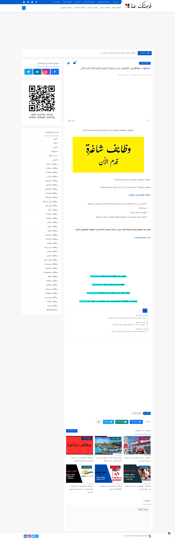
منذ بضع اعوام (140, 315)
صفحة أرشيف (67, 2)
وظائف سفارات (51, 168)
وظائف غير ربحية (50, 247)
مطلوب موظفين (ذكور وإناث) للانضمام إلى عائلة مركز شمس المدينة (81, 489)
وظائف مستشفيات (50, 272)
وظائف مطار (52, 276)
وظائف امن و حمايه (50, 201)
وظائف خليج (52, 226)
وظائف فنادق (52, 251)
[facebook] (36, 2)
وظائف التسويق (51, 180)
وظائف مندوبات (51, 289)
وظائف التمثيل (51, 185)
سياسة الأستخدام (89, 2)
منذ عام (146, 455)
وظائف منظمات (51, 293)
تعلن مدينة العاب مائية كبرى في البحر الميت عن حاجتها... (109, 459)
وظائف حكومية (51, 218)
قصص (54, 160)
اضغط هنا (95, 276)
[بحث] (24, 8)
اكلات (55, 143)
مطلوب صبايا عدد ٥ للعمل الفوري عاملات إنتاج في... (128, 325)
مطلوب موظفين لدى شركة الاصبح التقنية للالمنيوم (82, 459)
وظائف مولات (52, 301)
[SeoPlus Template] (149, 536)
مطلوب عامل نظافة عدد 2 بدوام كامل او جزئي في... (117, 53)
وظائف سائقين (92, 8)
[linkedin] (24, 2)
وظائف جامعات (51, 214)
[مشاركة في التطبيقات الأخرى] (99, 422)
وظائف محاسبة (51, 268)
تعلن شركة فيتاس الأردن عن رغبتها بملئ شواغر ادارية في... (126, 318)
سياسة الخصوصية (104, 2)
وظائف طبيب (52, 243)
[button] (136, 422)
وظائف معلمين (66, 8)
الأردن (54, 147)
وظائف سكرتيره (51, 235)
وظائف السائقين (51, 189)
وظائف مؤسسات (50, 264)
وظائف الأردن (145, 63)
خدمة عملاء (53, 155)
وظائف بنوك (52, 210)
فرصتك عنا (56, 2)
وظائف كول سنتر (50, 260)
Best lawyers (52, 310)
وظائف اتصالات (51, 172)
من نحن (115, 2)
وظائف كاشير (52, 255)
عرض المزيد (72, 431)
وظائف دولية (52, 230)
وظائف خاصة (52, 222)
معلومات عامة (51, 164)
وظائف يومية (116, 8)
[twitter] (32, 2)
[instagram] (28, 2)
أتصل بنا (77, 2)
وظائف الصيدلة (51, 193)
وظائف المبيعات (79, 8)
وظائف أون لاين (51, 205)
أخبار (55, 139)
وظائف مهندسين (51, 297)
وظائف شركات (105, 8)
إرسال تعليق (143, 509)
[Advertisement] (87, 31)
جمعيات (54, 151)
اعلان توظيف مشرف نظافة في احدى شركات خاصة (129, 331)
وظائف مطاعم (51, 281)
